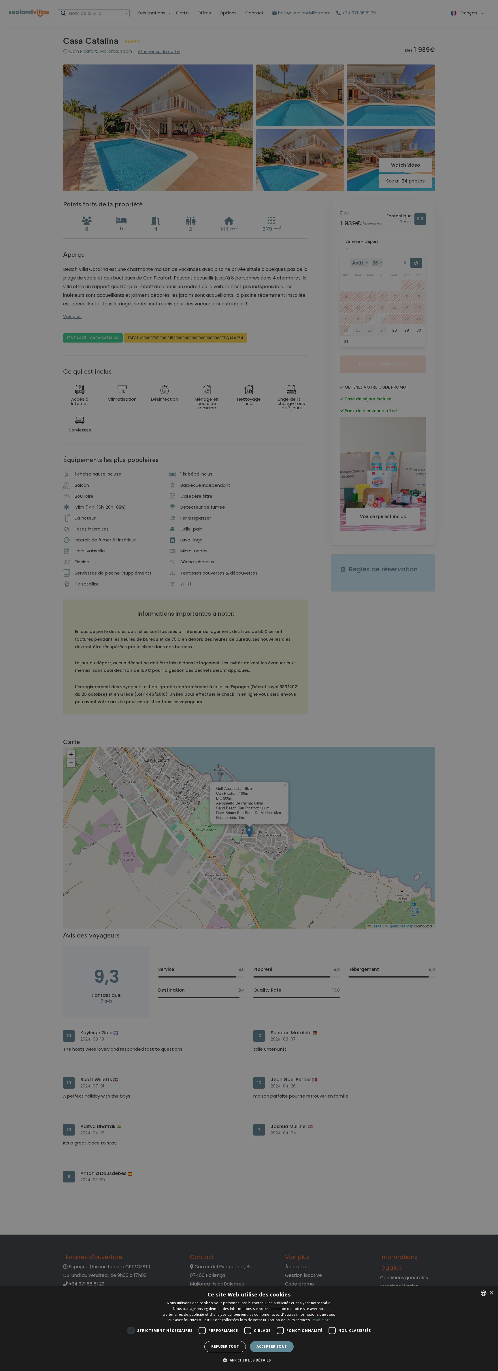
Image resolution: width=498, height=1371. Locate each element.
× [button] (491, 1293)
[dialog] (249, 1328)
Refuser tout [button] (225, 1346)
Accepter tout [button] (271, 1346)
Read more (321, 1319)
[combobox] (483, 1293)
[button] (249, 1360)
